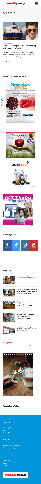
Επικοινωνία (6, 465)
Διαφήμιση (6, 463)
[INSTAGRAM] (1, 100)
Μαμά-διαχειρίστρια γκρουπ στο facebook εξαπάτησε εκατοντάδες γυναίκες (27, 316)
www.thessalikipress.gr (12, 448)
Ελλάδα (10, 43)
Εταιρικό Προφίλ (7, 460)
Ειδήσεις (5, 43)
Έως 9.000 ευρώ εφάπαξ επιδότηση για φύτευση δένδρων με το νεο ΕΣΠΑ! (25, 304)
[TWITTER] (1, 103)
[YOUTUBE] (1, 105)
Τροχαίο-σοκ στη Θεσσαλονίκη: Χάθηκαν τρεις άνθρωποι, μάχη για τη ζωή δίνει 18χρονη (27, 291)
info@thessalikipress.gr (13, 445)
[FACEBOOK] (1, 98)
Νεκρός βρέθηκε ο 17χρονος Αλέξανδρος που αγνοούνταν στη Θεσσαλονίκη (26, 328)
